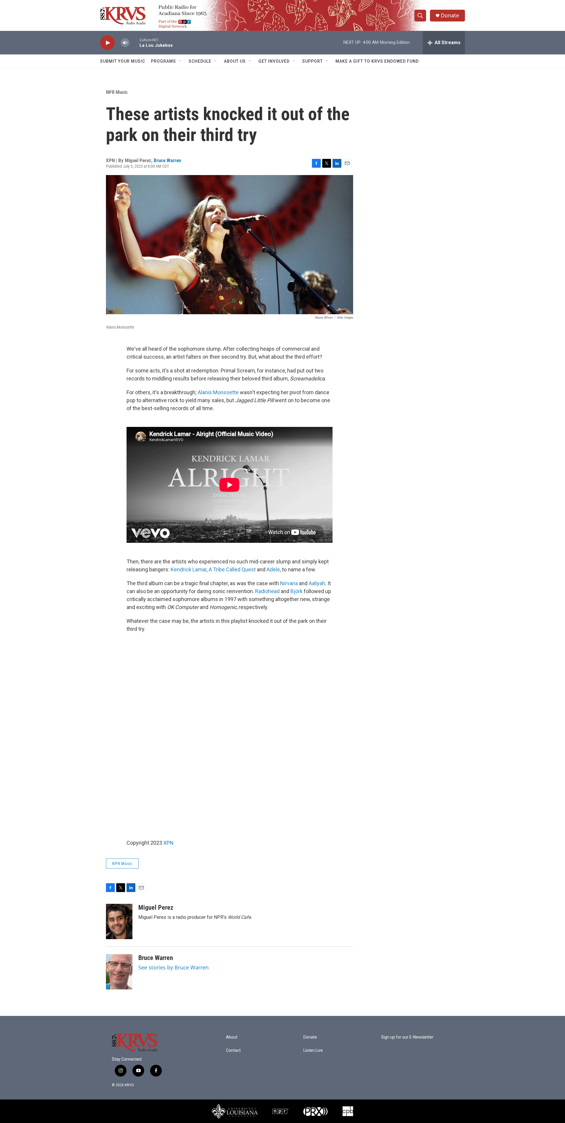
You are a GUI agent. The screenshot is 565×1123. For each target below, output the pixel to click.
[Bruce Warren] (119, 971)
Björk (296, 591)
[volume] (125, 42)
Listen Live (313, 1050)
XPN (168, 843)
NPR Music (117, 92)
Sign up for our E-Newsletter (407, 1037)
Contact (233, 1050)
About (231, 1037)
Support (312, 61)
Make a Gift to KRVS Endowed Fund (377, 61)
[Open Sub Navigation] (180, 61)
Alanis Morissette (218, 392)
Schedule (200, 61)
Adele (273, 569)
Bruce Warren (167, 160)
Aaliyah (317, 583)
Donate (450, 15)
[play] (107, 42)
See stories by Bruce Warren (173, 967)
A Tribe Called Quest (232, 569)
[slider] (134, 42)
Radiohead (267, 591)
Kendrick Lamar (189, 569)
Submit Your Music (122, 61)
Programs (163, 61)
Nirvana (289, 583)
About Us (235, 61)
